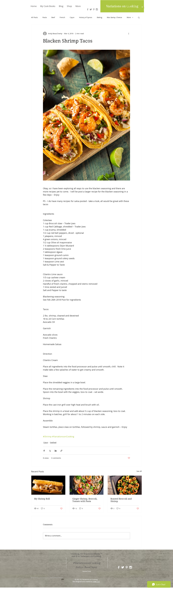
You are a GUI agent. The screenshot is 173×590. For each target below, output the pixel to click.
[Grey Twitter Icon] (90, 9)
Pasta (44, 17)
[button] (142, 6)
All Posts (34, 17)
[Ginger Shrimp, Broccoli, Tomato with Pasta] (87, 485)
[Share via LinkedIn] (55, 451)
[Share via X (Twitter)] (50, 451)
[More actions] (128, 33)
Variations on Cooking (122, 6)
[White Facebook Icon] (119, 567)
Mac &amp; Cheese (114, 17)
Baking (99, 17)
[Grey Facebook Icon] (87, 9)
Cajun (72, 17)
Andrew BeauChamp (86, 567)
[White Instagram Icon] (131, 567)
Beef (53, 17)
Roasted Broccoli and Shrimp (121, 500)
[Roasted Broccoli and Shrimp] (125, 485)
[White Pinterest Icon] (127, 567)
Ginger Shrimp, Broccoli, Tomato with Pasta (84, 500)
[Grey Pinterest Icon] (93, 9)
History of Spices (85, 17)
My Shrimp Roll (42, 499)
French (62, 17)
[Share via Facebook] (44, 451)
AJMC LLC (96, 581)
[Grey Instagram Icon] (96, 9)
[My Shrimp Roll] (48, 485)
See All (139, 471)
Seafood (53, 442)
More (129, 17)
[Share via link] (61, 451)
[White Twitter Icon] (123, 567)
